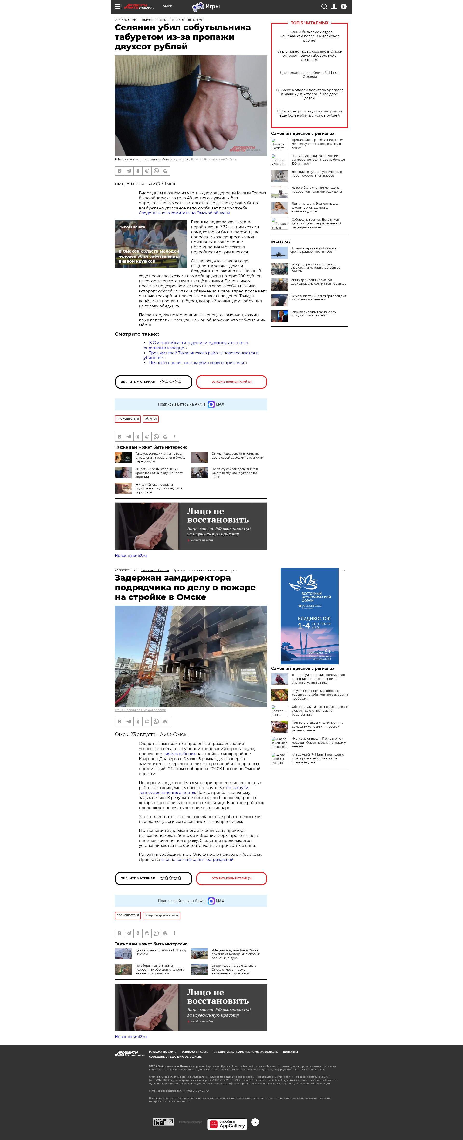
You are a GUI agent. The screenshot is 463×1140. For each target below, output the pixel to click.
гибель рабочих (179, 753)
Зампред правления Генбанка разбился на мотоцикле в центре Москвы (315, 268)
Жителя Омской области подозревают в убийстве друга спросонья (159, 488)
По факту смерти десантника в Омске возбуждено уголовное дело (235, 473)
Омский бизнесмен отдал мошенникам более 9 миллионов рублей (310, 36)
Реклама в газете (195, 1052)
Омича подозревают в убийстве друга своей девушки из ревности (237, 455)
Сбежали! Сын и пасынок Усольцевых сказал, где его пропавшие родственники (320, 710)
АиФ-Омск (229, 159)
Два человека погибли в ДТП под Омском (310, 75)
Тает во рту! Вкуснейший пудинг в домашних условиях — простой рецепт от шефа (317, 726)
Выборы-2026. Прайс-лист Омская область (246, 1052)
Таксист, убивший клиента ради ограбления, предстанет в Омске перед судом (160, 457)
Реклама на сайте (162, 1052)
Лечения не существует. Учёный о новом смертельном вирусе (317, 173)
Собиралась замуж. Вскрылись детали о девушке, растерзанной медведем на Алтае (316, 223)
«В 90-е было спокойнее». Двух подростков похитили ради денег (317, 189)
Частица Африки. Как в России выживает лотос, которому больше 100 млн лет (318, 159)
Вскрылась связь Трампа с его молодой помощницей (313, 313)
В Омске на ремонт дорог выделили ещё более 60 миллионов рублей (309, 113)
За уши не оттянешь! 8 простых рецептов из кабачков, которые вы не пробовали (320, 694)
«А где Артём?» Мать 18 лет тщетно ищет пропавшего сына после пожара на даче (318, 758)
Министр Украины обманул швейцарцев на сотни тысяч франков (318, 281)
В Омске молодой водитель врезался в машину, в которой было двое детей (309, 94)
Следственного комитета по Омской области (184, 213)
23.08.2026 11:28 (126, 570)
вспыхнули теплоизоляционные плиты (193, 790)
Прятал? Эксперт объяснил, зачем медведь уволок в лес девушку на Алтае (317, 143)
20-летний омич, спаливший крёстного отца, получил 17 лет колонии (159, 473)
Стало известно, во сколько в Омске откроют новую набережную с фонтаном (309, 55)
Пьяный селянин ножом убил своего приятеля (196, 363)
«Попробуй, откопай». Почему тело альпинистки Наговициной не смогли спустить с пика (318, 678)
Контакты (290, 1052)
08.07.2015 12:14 (126, 19)
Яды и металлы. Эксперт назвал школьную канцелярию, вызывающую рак (315, 207)
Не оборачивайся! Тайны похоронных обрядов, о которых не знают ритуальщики (160, 969)
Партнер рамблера (190, 1121)
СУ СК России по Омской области (140, 710)
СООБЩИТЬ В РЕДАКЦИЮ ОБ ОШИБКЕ (175, 1056)
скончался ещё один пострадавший (197, 859)
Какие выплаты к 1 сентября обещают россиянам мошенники (318, 297)
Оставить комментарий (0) (232, 381)
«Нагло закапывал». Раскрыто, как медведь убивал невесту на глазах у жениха (319, 742)
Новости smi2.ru (131, 555)
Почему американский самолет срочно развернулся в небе (314, 250)
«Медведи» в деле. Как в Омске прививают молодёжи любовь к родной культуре (236, 954)
